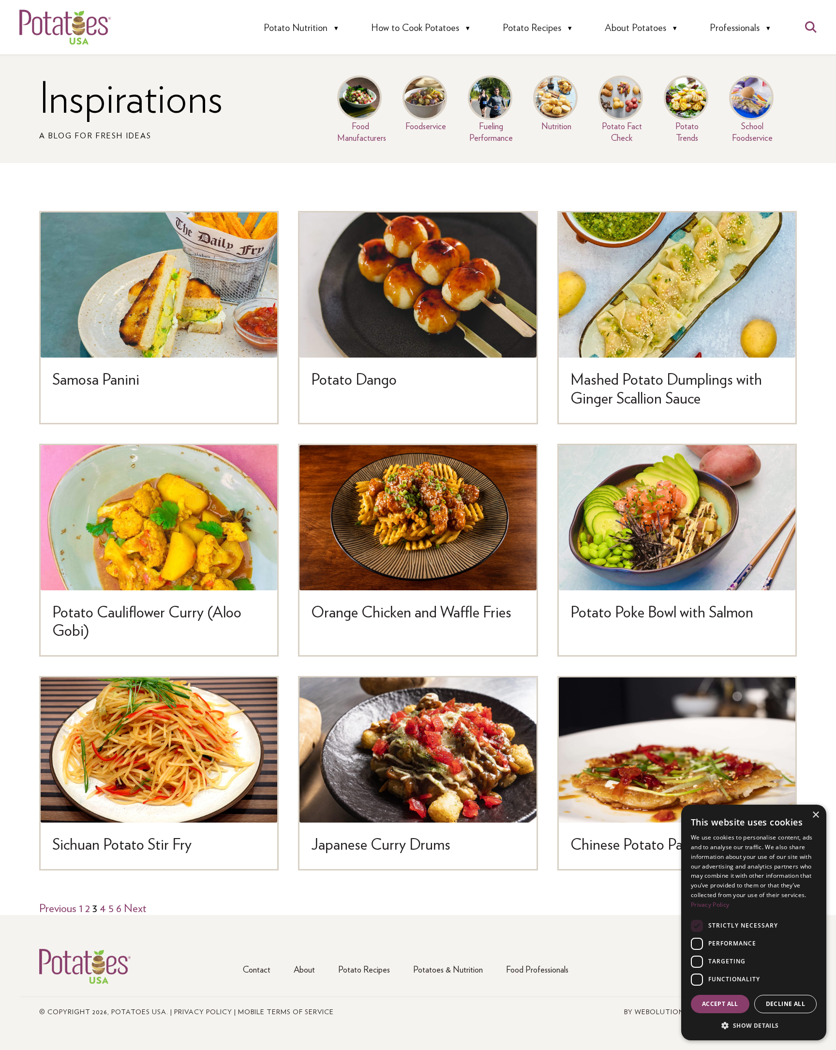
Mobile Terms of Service (286, 1011)
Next (135, 907)
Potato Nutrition (296, 27)
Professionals (735, 27)
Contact (256, 969)
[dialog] (753, 922)
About (304, 969)
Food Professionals (537, 969)
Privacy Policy (203, 1011)
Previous (57, 907)
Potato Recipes (532, 27)
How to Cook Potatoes (415, 27)
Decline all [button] (785, 1004)
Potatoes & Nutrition (448, 969)
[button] (754, 1025)
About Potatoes (635, 27)
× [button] (815, 815)
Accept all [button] (720, 1004)
